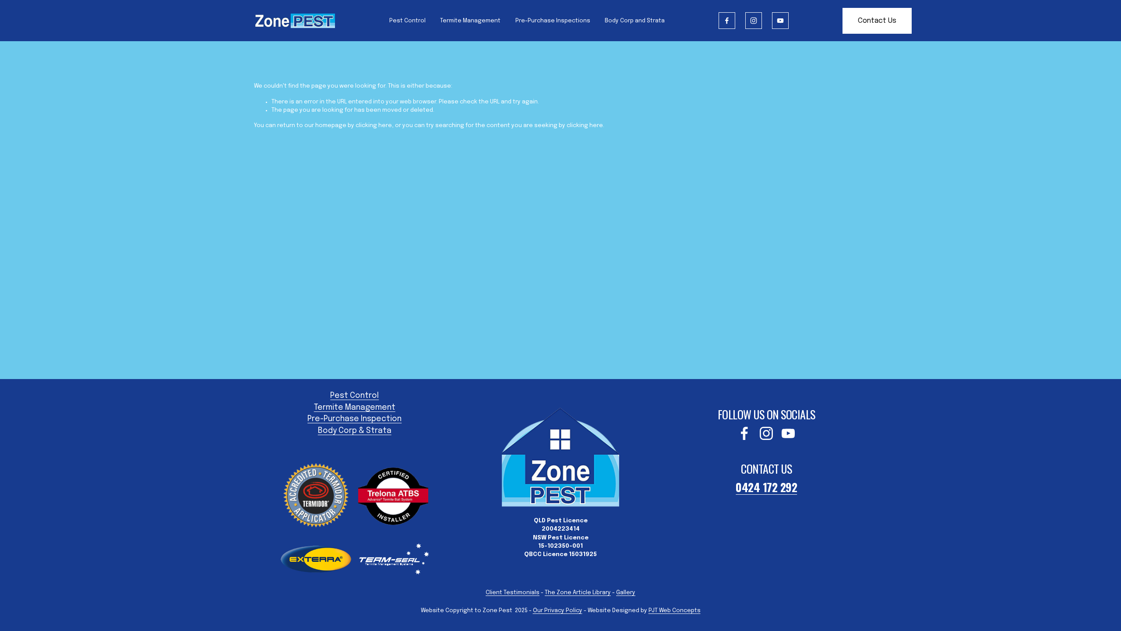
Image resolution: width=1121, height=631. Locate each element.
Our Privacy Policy (557, 610)
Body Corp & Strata (354, 431)
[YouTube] (780, 20)
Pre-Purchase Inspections (552, 21)
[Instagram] (753, 20)
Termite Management (470, 21)
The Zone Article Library (578, 593)
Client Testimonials (512, 593)
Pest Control (407, 21)
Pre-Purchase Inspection (354, 419)
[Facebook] (727, 20)
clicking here (374, 125)
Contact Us (877, 21)
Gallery (625, 593)
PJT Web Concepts (675, 610)
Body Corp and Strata (635, 21)
